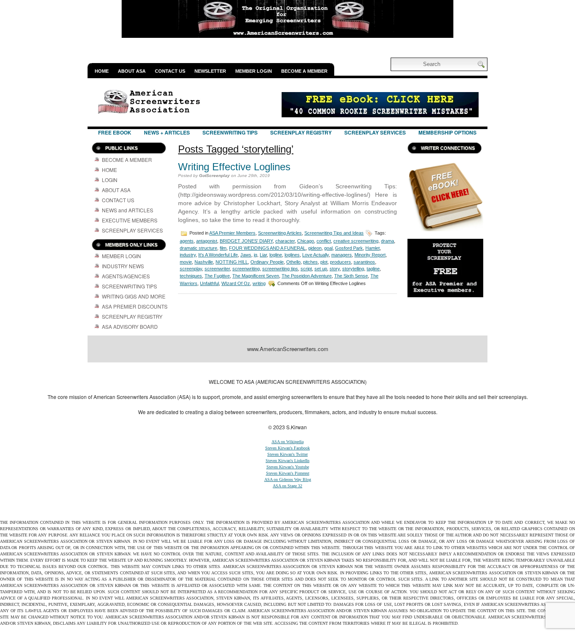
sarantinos (364, 261)
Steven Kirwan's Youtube (287, 467)
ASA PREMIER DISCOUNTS (135, 306)
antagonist (206, 240)
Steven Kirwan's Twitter (287, 454)
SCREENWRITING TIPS (230, 132)
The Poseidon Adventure (307, 275)
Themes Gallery (236, 370)
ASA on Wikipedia (287, 441)
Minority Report (370, 254)
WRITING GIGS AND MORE (133, 296)
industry (188, 254)
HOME (102, 71)
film (223, 248)
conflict (324, 240)
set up (320, 268)
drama (387, 240)
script (306, 268)
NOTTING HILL (232, 261)
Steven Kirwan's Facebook (287, 448)
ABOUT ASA (132, 71)
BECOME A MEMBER (304, 71)
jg (255, 254)
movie (186, 261)
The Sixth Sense (351, 275)
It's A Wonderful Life (218, 254)
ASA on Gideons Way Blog (287, 479)
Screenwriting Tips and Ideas (334, 232)
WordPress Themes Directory (406, 370)
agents (187, 240)
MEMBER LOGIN (253, 71)
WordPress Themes (300, 370)
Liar (263, 254)
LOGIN (109, 179)
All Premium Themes (344, 370)
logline (275, 254)
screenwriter (217, 268)
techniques (191, 275)
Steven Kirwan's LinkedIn (287, 460)
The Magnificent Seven (255, 275)
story (335, 268)
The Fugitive (217, 275)
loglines (292, 254)
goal (328, 248)
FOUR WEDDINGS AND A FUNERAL (267, 248)
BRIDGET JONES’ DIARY (246, 240)
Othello (293, 261)
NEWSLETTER (210, 71)
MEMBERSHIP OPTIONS (447, 132)
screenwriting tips (280, 268)
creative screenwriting (355, 240)
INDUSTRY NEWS (123, 265)
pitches (310, 261)
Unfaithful (209, 283)
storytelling (353, 268)
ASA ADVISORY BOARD (130, 326)
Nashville (203, 261)
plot (323, 261)
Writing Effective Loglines (234, 166)
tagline (373, 268)
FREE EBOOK (114, 132)
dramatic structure (198, 248)
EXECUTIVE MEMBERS (129, 220)
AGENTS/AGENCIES (126, 276)
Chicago (305, 240)
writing (259, 283)
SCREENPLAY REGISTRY (301, 132)
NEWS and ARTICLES (127, 210)
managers (341, 254)
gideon (315, 248)
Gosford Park (349, 248)
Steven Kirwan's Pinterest (287, 473)
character (285, 240)
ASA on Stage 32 (287, 485)
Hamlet (372, 248)
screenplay (191, 268)
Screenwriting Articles (280, 232)
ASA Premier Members (232, 232)
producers (340, 261)
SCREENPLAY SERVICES (375, 132)
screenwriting (246, 268)
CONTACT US (170, 71)
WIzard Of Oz (235, 283)
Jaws (245, 254)
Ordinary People (267, 261)
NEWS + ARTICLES (167, 132)
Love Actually (315, 254)
